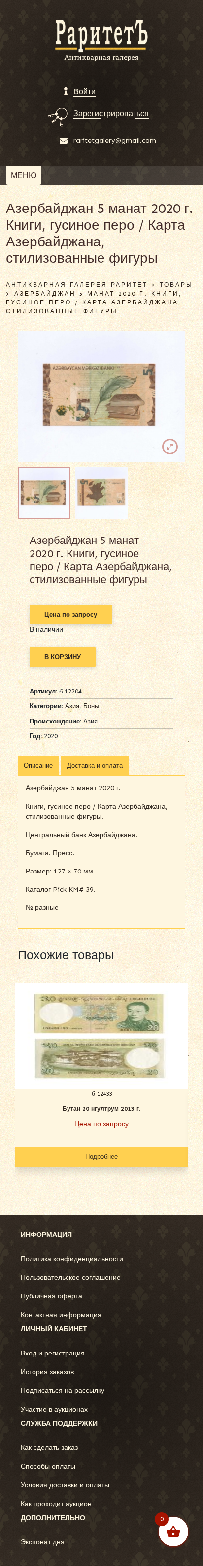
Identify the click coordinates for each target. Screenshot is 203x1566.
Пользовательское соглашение (71, 1277)
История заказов (47, 1372)
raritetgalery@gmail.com (114, 140)
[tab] (38, 766)
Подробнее (101, 1156)
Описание (38, 765)
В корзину (62, 657)
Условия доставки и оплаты (65, 1485)
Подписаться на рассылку (62, 1390)
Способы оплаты (48, 1466)
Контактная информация (61, 1315)
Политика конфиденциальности (72, 1259)
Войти (84, 91)
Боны (91, 706)
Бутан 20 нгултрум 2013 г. (101, 1108)
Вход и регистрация (53, 1353)
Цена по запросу (70, 614)
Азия (72, 706)
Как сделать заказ (49, 1448)
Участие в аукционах (54, 1409)
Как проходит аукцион (56, 1504)
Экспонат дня (43, 1542)
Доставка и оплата (95, 765)
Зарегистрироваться (111, 113)
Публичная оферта (51, 1296)
